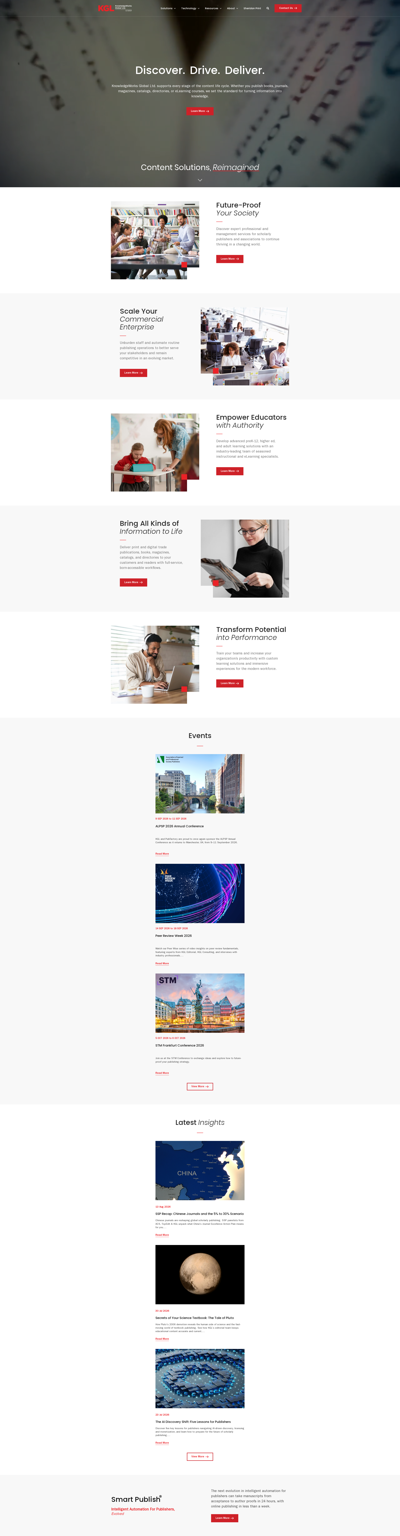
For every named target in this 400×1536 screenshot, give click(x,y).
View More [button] (197, 1086)
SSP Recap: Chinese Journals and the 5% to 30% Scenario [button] (199, 1214)
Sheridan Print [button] (252, 8)
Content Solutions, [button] (200, 169)
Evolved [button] (117, 1514)
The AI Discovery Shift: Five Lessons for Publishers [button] (193, 1422)
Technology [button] (188, 8)
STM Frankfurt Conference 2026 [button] (179, 1045)
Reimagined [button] (236, 167)
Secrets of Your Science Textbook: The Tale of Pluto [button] (194, 1318)
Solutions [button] (166, 8)
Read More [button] (162, 854)
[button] (115, 7)
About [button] (231, 8)
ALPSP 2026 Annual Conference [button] (179, 826)
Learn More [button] (198, 111)
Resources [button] (211, 8)
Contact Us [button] (286, 8)
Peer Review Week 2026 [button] (173, 936)
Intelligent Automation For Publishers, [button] (143, 1510)
